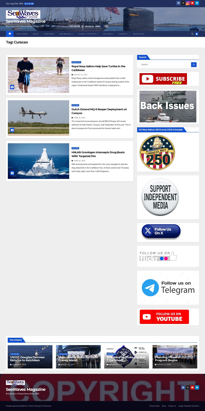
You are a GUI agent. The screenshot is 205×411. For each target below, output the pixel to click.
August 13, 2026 (19, 364)
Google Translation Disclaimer (188, 406)
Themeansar (47, 406)
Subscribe (49, 34)
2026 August (15, 354)
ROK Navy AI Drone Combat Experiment (126, 359)
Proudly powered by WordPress (17, 406)
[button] (192, 34)
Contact (122, 34)
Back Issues (138, 34)
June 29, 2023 (79, 118)
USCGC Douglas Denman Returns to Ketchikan (27, 359)
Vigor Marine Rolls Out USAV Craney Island (78, 359)
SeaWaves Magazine (25, 21)
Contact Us (172, 406)
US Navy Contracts (87, 34)
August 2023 (76, 62)
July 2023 (75, 105)
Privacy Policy (155, 406)
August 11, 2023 (80, 75)
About (36, 34)
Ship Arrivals (65, 34)
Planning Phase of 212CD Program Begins (172, 359)
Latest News (22, 34)
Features (107, 34)
